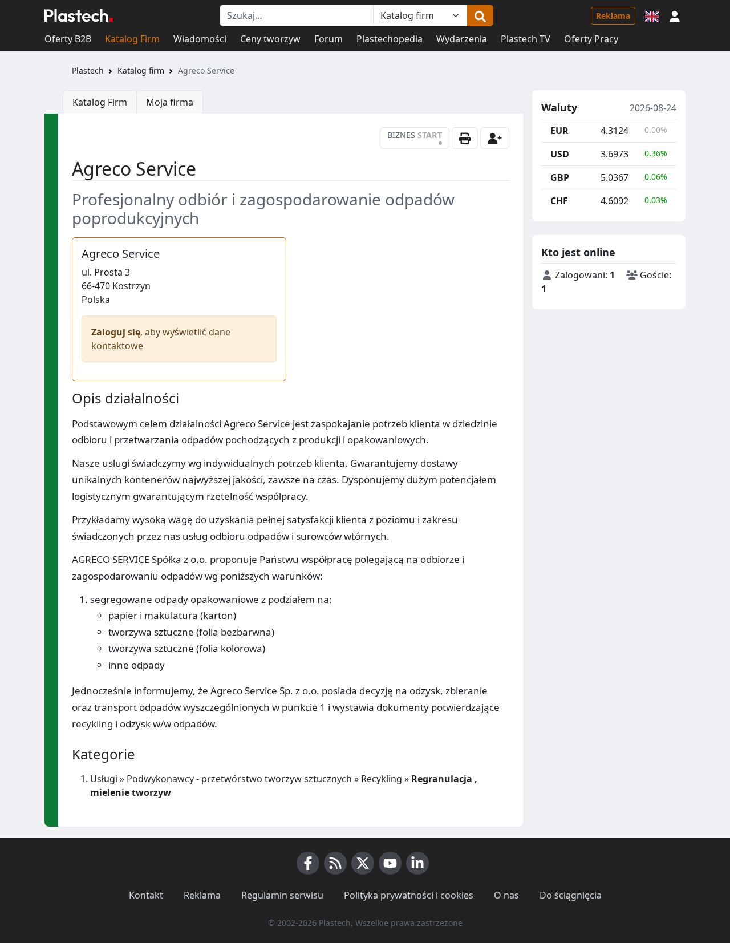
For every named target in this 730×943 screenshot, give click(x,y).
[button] (675, 15)
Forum (328, 39)
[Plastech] (78, 15)
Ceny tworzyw (270, 39)
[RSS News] (335, 863)
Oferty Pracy (591, 39)
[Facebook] (308, 863)
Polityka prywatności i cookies (408, 895)
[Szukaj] (480, 15)
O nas (506, 895)
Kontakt (146, 895)
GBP (559, 177)
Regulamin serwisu (282, 895)
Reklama (613, 15)
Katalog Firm (132, 39)
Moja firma (169, 102)
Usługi (103, 778)
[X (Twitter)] (362, 863)
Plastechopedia (389, 39)
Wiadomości (199, 39)
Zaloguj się (115, 332)
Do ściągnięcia (571, 895)
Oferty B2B (67, 39)
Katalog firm (140, 70)
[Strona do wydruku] (465, 138)
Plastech (88, 70)
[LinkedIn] (417, 863)
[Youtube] (390, 863)
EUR (559, 130)
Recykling (381, 778)
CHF (559, 201)
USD (559, 154)
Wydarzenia (461, 39)
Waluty (559, 108)
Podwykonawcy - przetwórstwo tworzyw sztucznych (239, 778)
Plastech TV (525, 39)
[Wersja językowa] (652, 15)
